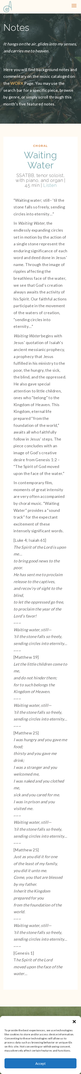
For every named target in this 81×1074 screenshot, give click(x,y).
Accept (40, 1063)
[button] (74, 1021)
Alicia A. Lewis (9, 6)
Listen (49, 185)
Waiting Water (40, 160)
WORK (16, 83)
